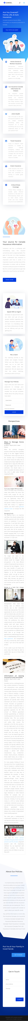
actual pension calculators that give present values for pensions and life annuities (14, 840)
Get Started (18, 955)
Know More (9, 279)
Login (14, 412)
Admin (7, 445)
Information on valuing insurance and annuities (14, 677)
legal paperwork (8, 638)
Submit (19, 999)
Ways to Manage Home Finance (14, 443)
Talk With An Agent (12, 30)
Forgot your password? (9, 408)
